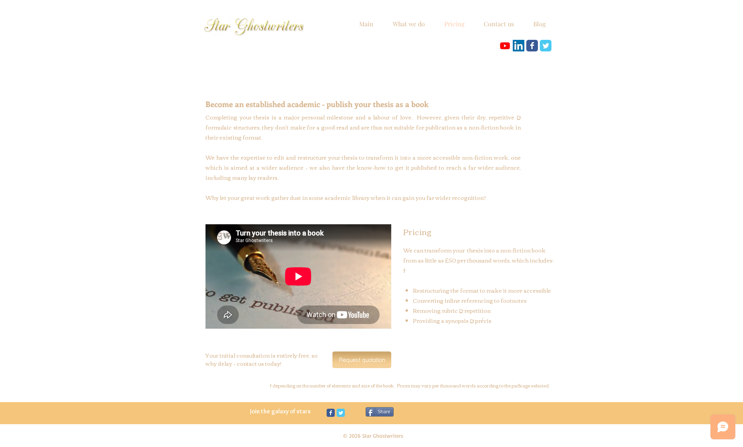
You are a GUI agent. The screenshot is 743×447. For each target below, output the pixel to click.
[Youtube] (505, 45)
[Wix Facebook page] (532, 45)
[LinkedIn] (518, 45)
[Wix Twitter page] (545, 45)
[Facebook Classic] (331, 413)
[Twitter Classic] (341, 413)
